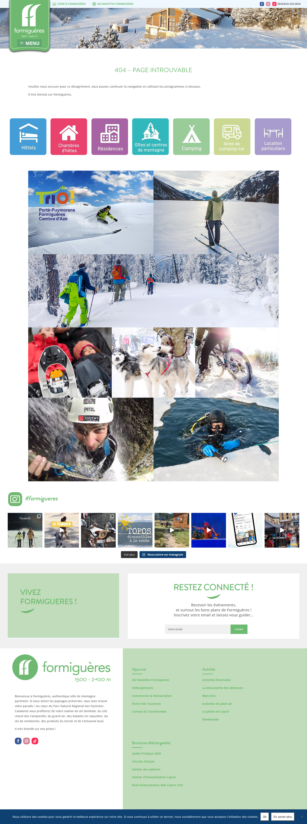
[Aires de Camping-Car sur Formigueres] (232, 154)
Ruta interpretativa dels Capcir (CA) (157, 785)
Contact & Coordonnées (149, 711)
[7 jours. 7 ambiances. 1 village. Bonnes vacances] (25, 530)
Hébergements (142, 688)
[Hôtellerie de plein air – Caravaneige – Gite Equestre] (191, 154)
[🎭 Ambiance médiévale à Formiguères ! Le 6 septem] (98, 530)
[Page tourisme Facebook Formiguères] (262, 4)
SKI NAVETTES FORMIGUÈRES (115, 4)
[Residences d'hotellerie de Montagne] (109, 154)
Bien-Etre (209, 696)
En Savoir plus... (90, 241)
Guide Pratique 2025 (146, 753)
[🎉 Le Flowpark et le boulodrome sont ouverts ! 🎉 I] (61, 530)
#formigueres (41, 498)
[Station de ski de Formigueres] (61, 681)
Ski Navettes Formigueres (150, 680)
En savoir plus (283, 816)
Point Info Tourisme (146, 704)
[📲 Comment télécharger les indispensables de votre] (245, 530)
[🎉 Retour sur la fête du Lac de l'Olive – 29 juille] (172, 530)
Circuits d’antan (143, 761)
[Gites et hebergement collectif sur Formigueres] (150, 154)
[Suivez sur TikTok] (35, 741)
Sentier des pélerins (146, 769)
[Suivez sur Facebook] (18, 741)
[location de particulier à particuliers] (273, 154)
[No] (302, 817)
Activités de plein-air (217, 704)
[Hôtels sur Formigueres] (28, 154)
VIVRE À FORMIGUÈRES (71, 4)
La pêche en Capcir (215, 711)
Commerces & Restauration (152, 696)
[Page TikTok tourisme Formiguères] (274, 4)
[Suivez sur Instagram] (26, 741)
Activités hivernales (216, 680)
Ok (264, 816)
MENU (32, 43)
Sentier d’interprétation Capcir (154, 777)
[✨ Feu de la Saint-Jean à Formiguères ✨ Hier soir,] (282, 530)
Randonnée (210, 719)
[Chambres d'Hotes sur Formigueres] (69, 154)
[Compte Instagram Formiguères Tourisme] (268, 4)
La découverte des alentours (222, 688)
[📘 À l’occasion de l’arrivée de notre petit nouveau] (135, 530)
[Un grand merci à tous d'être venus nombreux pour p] (208, 530)
